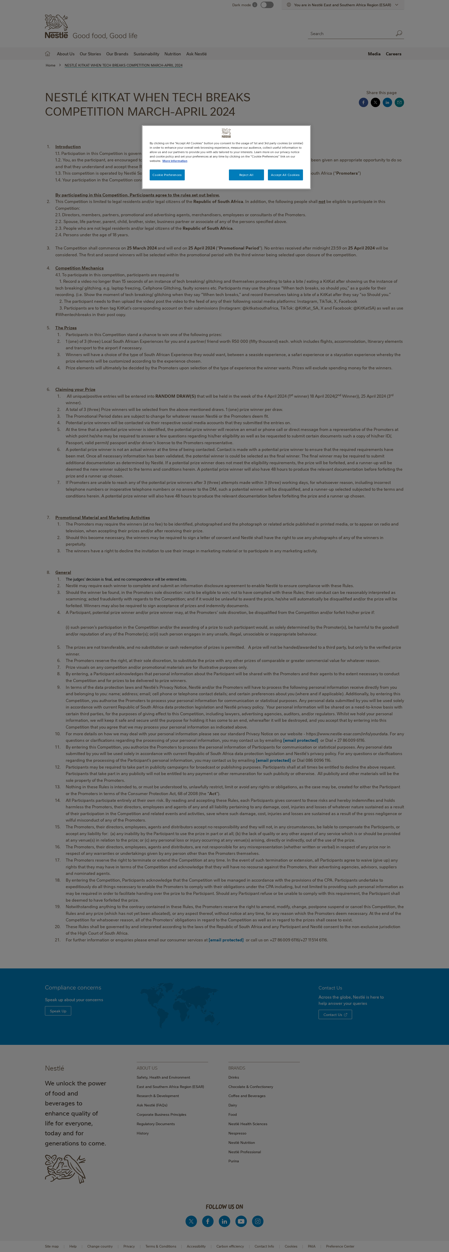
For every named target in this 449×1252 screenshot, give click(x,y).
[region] (226, 157)
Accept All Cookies (285, 175)
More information (174, 161)
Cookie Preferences (167, 175)
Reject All (246, 175)
